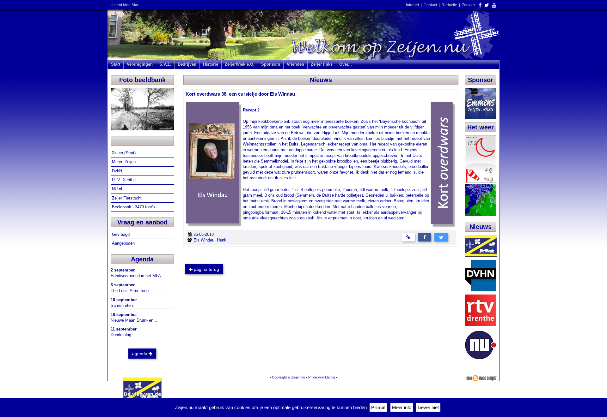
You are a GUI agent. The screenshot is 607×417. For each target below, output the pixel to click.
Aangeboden (124, 243)
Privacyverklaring (321, 377)
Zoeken (468, 5)
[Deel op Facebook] (424, 237)
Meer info (401, 407)
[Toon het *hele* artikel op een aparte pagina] (408, 237)
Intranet (412, 5)
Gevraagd (121, 234)
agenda (140, 353)
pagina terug (206, 269)
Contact (430, 5)
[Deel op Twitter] (441, 237)
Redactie (449, 5)
